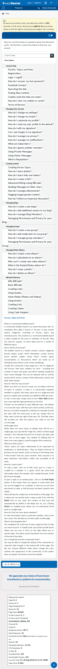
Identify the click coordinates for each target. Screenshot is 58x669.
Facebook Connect (17, 85)
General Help (11, 66)
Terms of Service (16, 105)
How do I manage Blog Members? (25, 214)
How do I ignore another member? (25, 148)
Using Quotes (14, 293)
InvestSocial (13, 579)
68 (24, 630)
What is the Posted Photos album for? (27, 265)
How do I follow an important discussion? (28, 199)
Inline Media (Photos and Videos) (24, 297)
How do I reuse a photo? (20, 269)
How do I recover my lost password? (26, 81)
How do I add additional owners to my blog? (30, 210)
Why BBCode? (15, 281)
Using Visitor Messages (19, 156)
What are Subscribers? (19, 144)
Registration (14, 73)
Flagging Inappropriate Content (23, 195)
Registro (38, 3)
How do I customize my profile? (23, 120)
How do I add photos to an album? (25, 258)
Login (29, 3)
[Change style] (45, 2)
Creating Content (12, 164)
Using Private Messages (20, 152)
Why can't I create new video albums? (27, 261)
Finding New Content (18, 93)
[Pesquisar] (39, 8)
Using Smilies (14, 301)
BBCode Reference (13, 278)
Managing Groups (12, 227)
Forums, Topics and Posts (20, 70)
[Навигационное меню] (3, 8)
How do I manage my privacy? (23, 136)
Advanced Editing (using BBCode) (24, 183)
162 (27, 657)
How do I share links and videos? (24, 175)
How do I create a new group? (23, 230)
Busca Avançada (49, 8)
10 (22, 633)
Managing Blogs (12, 203)
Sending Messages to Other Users (25, 187)
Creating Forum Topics (19, 167)
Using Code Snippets (18, 312)
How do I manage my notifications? (25, 140)
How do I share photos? (19, 171)
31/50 (27, 645)
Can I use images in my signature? (25, 132)
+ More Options (9, 60)
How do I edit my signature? (22, 128)
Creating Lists (15, 304)
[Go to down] (54, 665)
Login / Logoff (15, 77)
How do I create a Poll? (19, 179)
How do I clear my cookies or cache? (26, 101)
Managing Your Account (15, 109)
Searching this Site (17, 89)
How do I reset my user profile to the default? (31, 124)
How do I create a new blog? (22, 207)
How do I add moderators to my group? (27, 234)
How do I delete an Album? (21, 273)
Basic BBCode (15, 285)
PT (51, 3)
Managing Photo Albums (15, 250)
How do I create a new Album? (23, 254)
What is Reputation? (18, 159)
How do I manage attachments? (24, 191)
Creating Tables (16, 308)
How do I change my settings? (23, 113)
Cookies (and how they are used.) (24, 97)
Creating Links (15, 289)
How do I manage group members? (25, 238)
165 (22, 654)
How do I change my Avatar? (22, 117)
